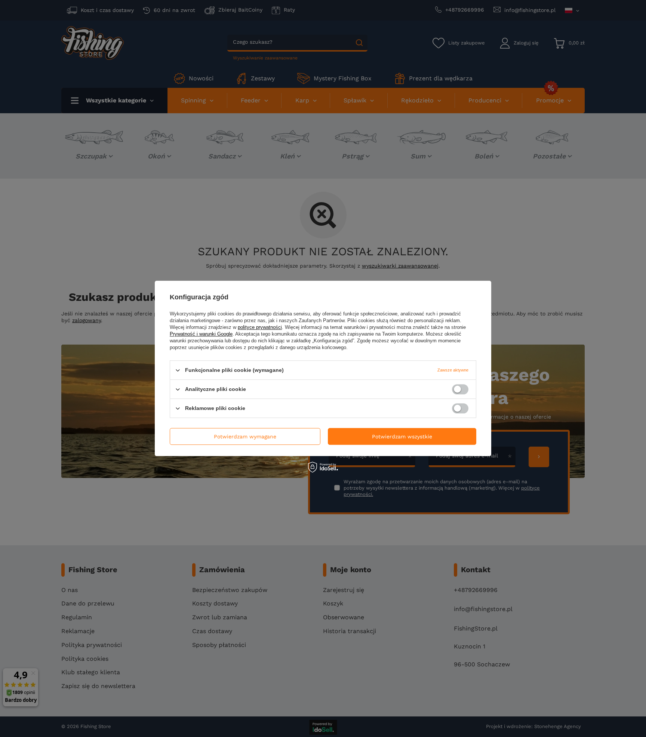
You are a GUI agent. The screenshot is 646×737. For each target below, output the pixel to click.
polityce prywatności (260, 327)
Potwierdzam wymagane (245, 437)
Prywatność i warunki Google (201, 334)
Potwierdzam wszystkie (402, 437)
